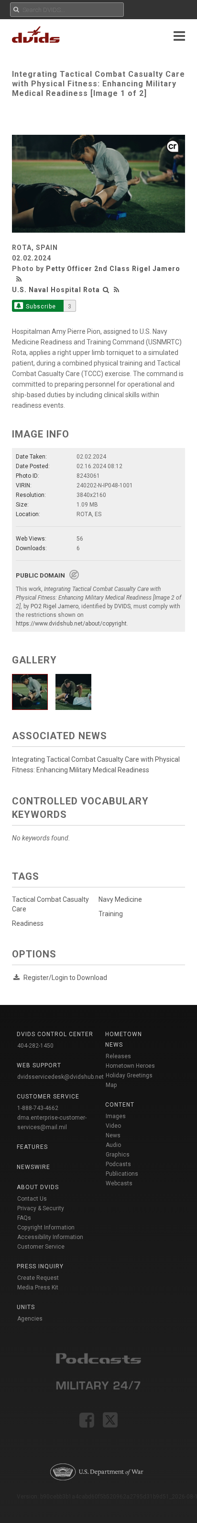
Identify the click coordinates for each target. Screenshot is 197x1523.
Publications (122, 1173)
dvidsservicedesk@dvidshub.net (60, 1077)
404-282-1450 (35, 1045)
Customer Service (41, 1246)
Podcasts (118, 1164)
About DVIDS (38, 1187)
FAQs (24, 1218)
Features (32, 1147)
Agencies (30, 1318)
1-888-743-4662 (37, 1108)
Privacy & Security (40, 1208)
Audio (113, 1145)
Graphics (118, 1154)
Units (26, 1307)
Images (116, 1116)
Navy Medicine (120, 899)
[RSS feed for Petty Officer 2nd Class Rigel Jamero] (20, 279)
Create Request (38, 1278)
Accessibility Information (50, 1237)
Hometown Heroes (130, 1066)
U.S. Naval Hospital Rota (56, 290)
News (113, 1135)
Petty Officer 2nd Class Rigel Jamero (113, 268)
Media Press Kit (37, 1287)
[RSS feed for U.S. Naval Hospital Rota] (116, 290)
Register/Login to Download (65, 977)
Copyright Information (46, 1227)
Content (119, 1104)
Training (110, 914)
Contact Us (32, 1198)
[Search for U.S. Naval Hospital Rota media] (106, 290)
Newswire (33, 1167)
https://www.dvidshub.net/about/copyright (71, 623)
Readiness (28, 923)
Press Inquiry (40, 1266)
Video (113, 1125)
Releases (118, 1056)
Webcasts (119, 1183)
